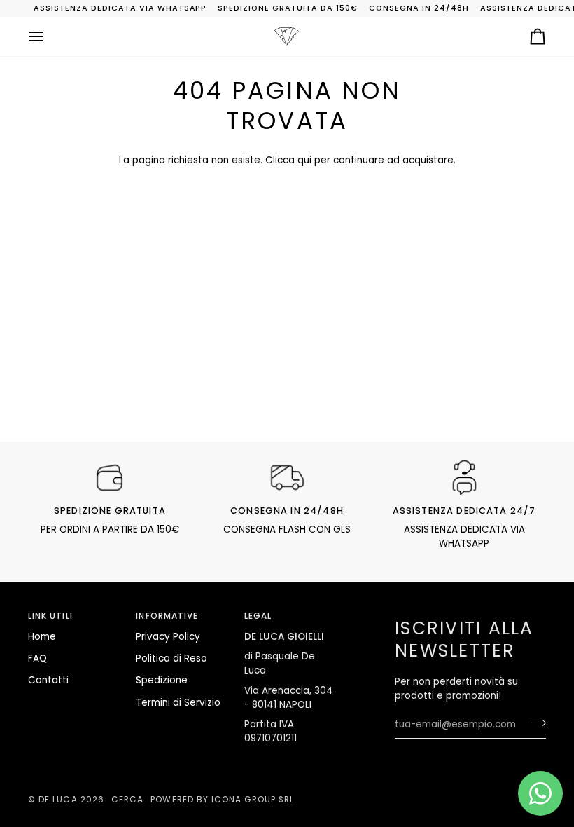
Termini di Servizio (178, 702)
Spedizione (162, 680)
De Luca (57, 799)
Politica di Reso (171, 658)
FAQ (37, 658)
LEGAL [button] (258, 616)
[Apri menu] (49, 36)
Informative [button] (167, 616)
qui (305, 160)
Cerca (127, 799)
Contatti (48, 680)
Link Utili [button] (50, 616)
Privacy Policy (168, 636)
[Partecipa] (534, 722)
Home (42, 636)
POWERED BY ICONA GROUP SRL (222, 799)
